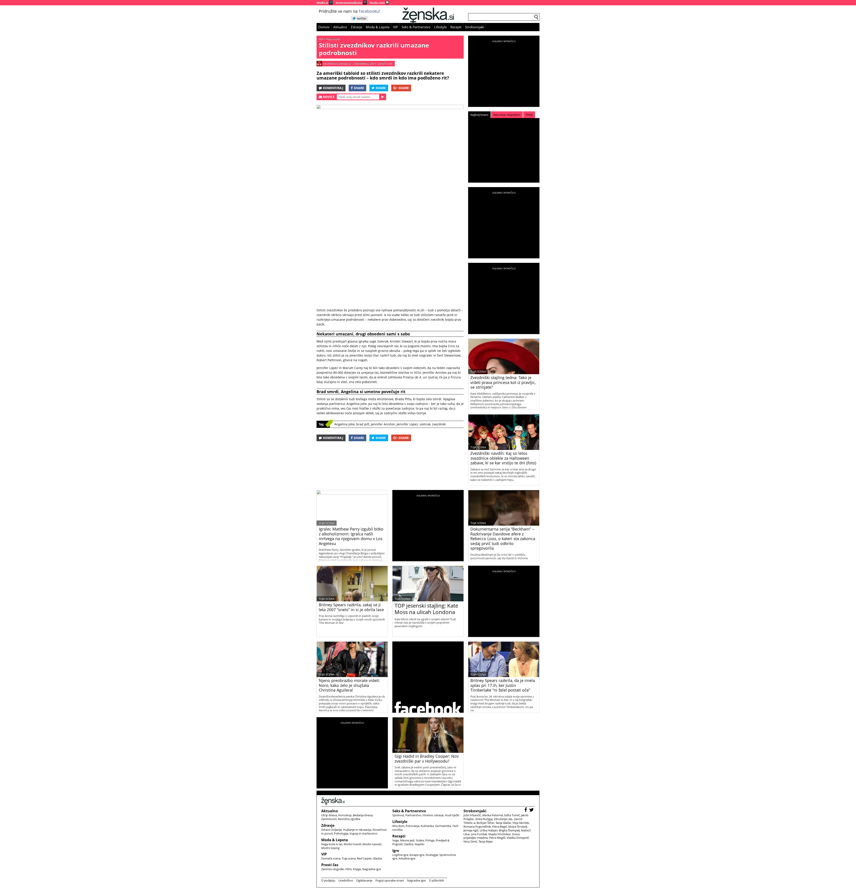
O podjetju (328, 880)
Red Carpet (364, 858)
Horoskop (345, 815)
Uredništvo (345, 880)
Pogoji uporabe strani (389, 880)
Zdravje (356, 27)
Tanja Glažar (503, 823)
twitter (362, 18)
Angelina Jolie (344, 424)
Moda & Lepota (377, 27)
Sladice (408, 844)
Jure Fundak (479, 834)
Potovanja (412, 826)
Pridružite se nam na (349, 11)
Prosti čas (329, 864)
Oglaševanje (364, 880)
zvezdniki (439, 424)
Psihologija (341, 833)
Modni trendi (352, 844)
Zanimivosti (329, 819)
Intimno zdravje (433, 815)
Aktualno (340, 27)
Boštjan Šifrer (485, 823)
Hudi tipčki (452, 815)
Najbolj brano (479, 115)
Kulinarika (427, 826)
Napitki (419, 844)
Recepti (455, 27)
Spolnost (398, 815)
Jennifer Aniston (383, 424)
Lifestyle (440, 27)
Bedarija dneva (362, 815)
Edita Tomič (512, 815)
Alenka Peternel (492, 815)
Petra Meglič (497, 838)
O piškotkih (436, 880)
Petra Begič (499, 827)
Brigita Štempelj (509, 830)
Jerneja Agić (470, 830)
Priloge (429, 840)
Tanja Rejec (486, 841)
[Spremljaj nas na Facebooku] (526, 810)
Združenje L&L (503, 819)
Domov (324, 27)
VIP (395, 27)
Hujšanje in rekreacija (357, 830)
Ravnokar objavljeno (507, 115)
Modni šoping (330, 848)
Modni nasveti (371, 844)
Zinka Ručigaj (483, 819)
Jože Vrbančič (472, 815)
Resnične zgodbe (349, 819)
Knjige (357, 869)
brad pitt (362, 424)
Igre (395, 850)
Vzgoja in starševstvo (363, 833)
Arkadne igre (407, 858)
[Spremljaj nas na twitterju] (532, 810)
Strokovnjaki (474, 27)
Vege (395, 840)
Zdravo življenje (331, 830)
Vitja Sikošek (520, 823)
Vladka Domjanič (518, 838)
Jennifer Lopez (407, 424)
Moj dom (398, 826)
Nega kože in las (331, 844)
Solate (420, 840)
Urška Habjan (489, 830)
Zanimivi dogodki (332, 869)
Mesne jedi (407, 840)
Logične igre (400, 855)
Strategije (432, 855)
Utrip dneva (329, 815)
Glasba (377, 858)
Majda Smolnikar (499, 834)
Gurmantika (443, 826)
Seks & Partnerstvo (415, 27)
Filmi (348, 869)
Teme (529, 115)
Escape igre (416, 855)
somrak (425, 424)
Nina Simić (470, 841)
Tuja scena (333, 39)
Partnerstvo (413, 815)
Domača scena (330, 858)
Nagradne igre (371, 869)
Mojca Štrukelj (517, 827)
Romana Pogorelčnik (477, 827)
